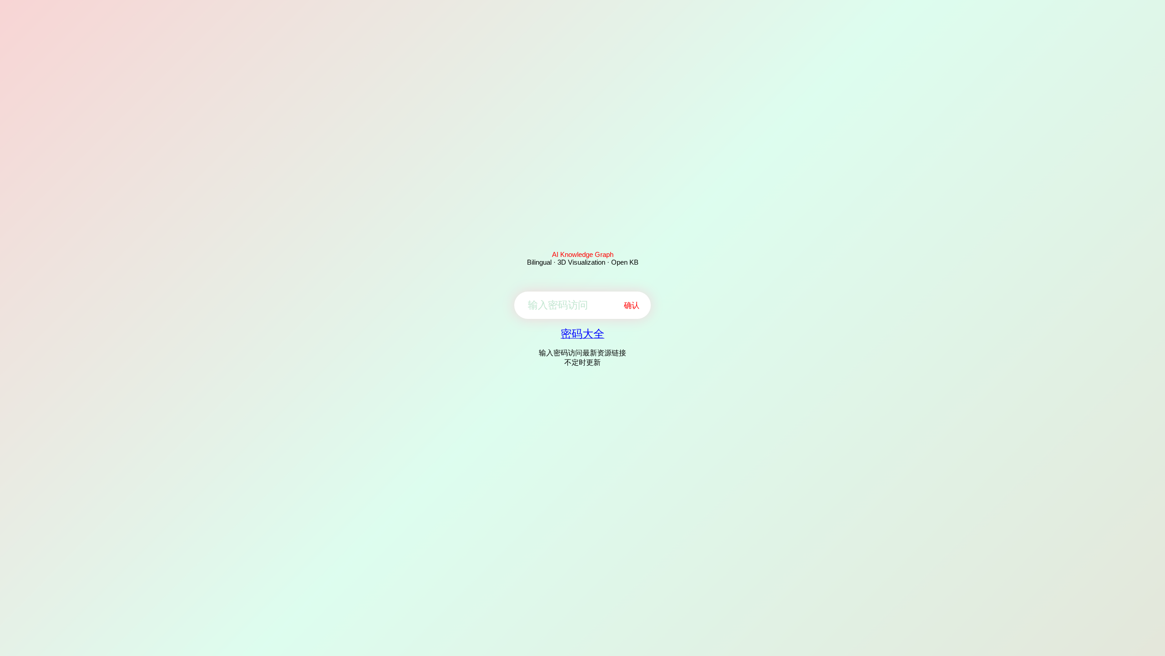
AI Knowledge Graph (582, 254)
